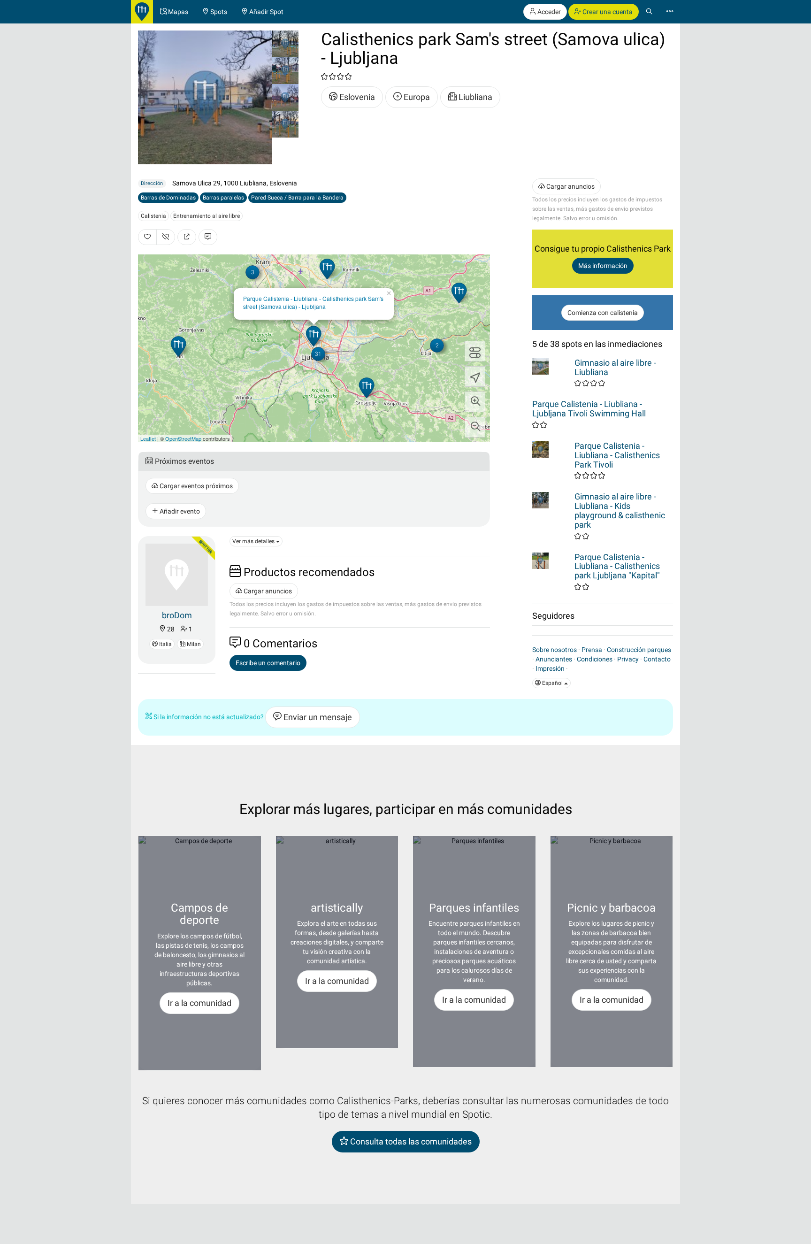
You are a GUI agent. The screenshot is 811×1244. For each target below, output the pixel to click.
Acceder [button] (548, 11)
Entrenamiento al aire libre (206, 216)
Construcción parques (639, 649)
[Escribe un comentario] (208, 237)
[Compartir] (186, 237)
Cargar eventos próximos (195, 486)
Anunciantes (554, 659)
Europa (416, 97)
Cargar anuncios (267, 591)
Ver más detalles (254, 541)
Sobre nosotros (554, 649)
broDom (177, 615)
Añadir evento (179, 511)
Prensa (591, 649)
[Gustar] (147, 237)
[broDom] (176, 574)
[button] (475, 402)
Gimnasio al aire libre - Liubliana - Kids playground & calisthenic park (619, 510)
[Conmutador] (475, 351)
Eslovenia (356, 97)
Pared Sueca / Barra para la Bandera (297, 197)
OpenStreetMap (183, 438)
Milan (193, 644)
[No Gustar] (165, 237)
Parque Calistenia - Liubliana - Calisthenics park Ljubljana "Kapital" (617, 566)
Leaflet (148, 438)
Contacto (657, 659)
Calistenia (153, 216)
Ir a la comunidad (199, 1003)
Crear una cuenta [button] (607, 11)
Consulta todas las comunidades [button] (410, 1141)
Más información (602, 265)
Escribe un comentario (268, 663)
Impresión (550, 668)
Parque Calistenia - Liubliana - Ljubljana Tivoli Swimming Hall (589, 408)
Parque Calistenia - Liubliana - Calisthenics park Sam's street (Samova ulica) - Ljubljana (313, 302)
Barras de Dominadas (168, 197)
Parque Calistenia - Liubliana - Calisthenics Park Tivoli (617, 455)
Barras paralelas (223, 197)
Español (552, 683)
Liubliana (474, 97)
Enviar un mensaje (317, 717)
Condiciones (594, 659)
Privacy (628, 659)
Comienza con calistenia (602, 312)
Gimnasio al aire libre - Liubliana (615, 367)
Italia (165, 644)
